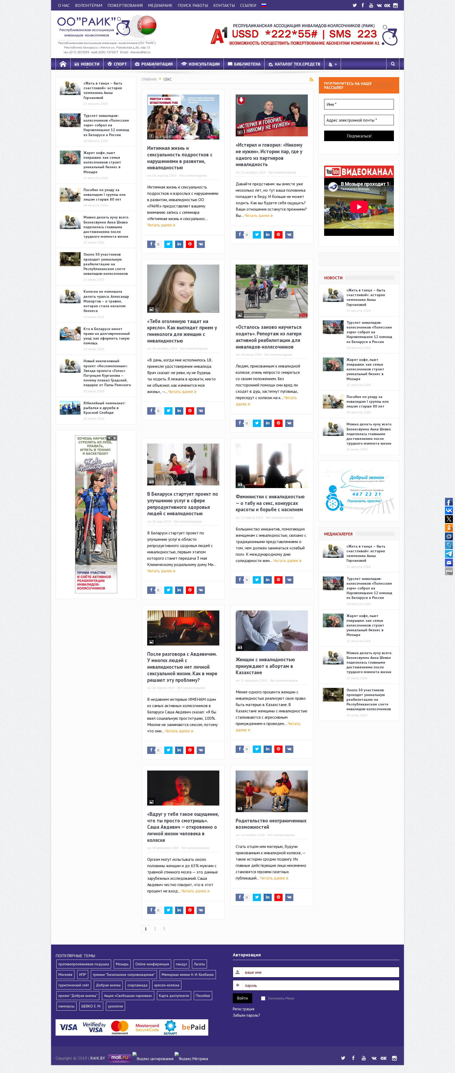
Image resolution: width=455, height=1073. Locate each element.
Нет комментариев (193, 175)
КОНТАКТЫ (224, 5)
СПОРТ (120, 64)
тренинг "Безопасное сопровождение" (124, 974)
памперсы (66, 1006)
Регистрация (243, 1008)
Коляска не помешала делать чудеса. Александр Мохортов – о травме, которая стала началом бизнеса (106, 301)
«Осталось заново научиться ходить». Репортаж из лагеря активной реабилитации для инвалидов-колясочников (268, 337)
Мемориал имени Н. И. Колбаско (188, 974)
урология (115, 1006)
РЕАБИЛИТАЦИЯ (157, 64)
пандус (181, 964)
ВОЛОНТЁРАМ (88, 5)
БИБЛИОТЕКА (247, 64)
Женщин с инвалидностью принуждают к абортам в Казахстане (265, 665)
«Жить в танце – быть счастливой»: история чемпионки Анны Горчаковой (102, 90)
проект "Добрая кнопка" (77, 995)
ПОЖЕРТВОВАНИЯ (125, 5)
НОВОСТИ (90, 64)
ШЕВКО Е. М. (91, 1006)
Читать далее (160, 224)
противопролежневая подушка (83, 964)
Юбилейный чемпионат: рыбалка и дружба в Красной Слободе (104, 408)
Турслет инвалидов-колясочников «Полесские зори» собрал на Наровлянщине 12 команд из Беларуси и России (106, 125)
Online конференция (152, 964)
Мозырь (122, 964)
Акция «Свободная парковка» (128, 995)
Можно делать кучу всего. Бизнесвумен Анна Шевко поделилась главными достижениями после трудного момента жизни (106, 227)
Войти (242, 998)
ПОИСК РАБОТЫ (193, 5)
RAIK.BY (97, 1058)
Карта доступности (174, 995)
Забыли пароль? (246, 1015)
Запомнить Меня (281, 998)
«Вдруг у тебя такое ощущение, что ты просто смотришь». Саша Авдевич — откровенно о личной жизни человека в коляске (183, 827)
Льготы (199, 964)
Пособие (203, 995)
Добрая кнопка (108, 985)
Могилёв (65, 974)
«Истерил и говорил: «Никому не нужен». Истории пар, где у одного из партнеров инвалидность (269, 154)
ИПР (82, 974)
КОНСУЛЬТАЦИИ (204, 64)
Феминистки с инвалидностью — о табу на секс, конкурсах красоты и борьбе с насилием (270, 503)
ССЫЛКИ (248, 5)
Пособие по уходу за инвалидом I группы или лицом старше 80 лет (104, 194)
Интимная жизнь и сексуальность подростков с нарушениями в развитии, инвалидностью (179, 158)
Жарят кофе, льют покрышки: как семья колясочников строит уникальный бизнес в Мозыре (102, 162)
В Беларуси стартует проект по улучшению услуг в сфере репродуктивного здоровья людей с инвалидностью (182, 503)
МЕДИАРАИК (160, 5)
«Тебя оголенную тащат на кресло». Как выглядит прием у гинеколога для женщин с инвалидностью (182, 331)
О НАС (64, 5)
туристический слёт (73, 985)
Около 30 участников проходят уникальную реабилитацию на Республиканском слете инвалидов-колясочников (105, 264)
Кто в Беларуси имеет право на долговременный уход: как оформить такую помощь (106, 336)
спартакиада (137, 985)
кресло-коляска (166, 985)
